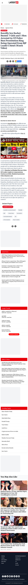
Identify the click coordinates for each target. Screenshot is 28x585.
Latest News (5, 251)
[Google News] (17, 576)
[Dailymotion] (7, 576)
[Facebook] (3, 576)
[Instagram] (12, 576)
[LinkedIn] (14, 576)
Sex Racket (19, 213)
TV (16, 561)
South (16, 563)
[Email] (19, 576)
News (2, 563)
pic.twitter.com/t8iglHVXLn (9, 131)
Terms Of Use (10, 579)
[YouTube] (10, 576)
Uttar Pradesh (16, 219)
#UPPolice (22, 129)
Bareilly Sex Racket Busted (9, 210)
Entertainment (20, 556)
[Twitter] (5, 576)
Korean (17, 565)
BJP (4, 213)
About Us (4, 579)
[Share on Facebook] (13, 226)
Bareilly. (20, 210)
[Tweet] (15, 226)
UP (15, 216)
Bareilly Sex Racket (8, 206)
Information (4, 559)
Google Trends (6, 308)
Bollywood (17, 558)
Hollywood (17, 559)
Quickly (8, 24)
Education (3, 561)
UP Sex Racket (7, 219)
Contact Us (16, 579)
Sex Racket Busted (8, 216)
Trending (24, 24)
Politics (3, 558)
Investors (22, 579)
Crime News (11, 213)
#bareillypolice (11, 123)
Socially (15, 24)
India (3, 556)
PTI (3, 58)
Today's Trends (14, 334)
